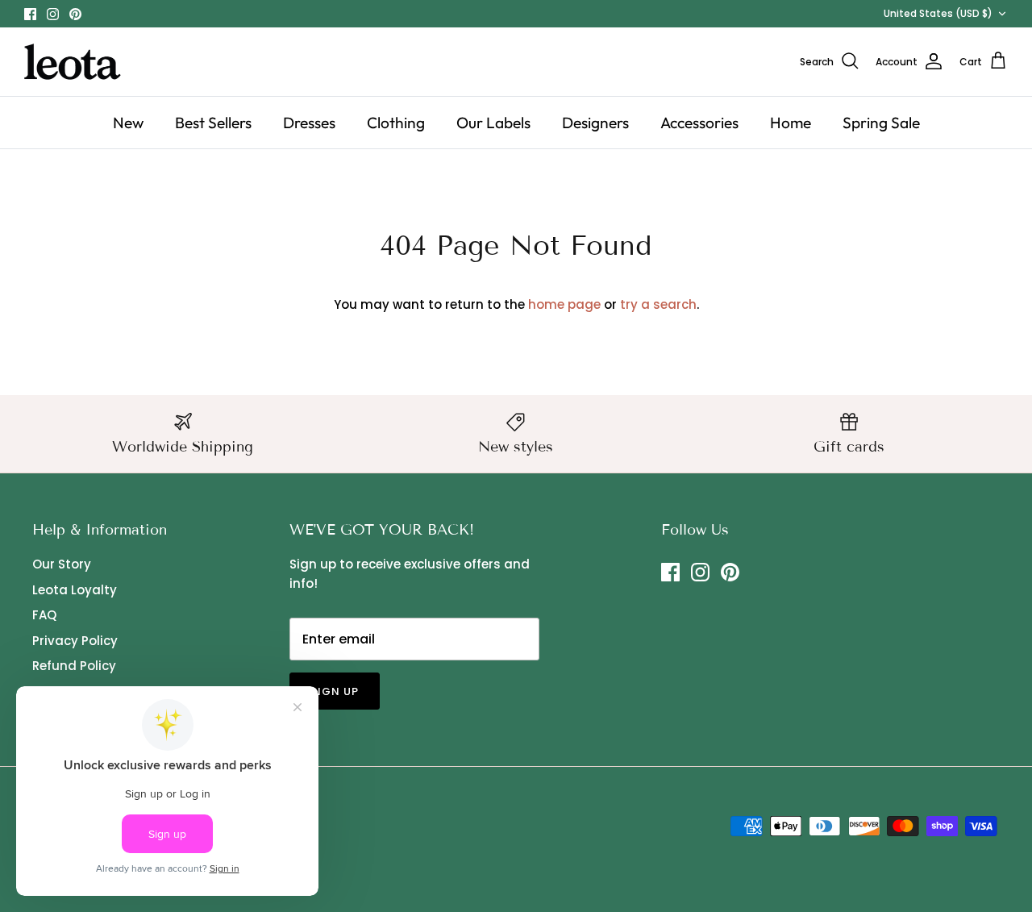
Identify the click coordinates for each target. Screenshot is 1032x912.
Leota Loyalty (74, 589)
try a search (658, 304)
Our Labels (493, 122)
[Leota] (72, 62)
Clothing (396, 122)
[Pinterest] (75, 14)
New (128, 122)
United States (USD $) (938, 13)
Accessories (699, 122)
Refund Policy (74, 665)
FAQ (44, 614)
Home (790, 122)
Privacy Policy (75, 640)
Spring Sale (881, 122)
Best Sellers (213, 122)
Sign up (334, 691)
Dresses (309, 122)
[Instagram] (53, 14)
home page (564, 304)
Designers (595, 122)
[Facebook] (30, 14)
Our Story (61, 564)
